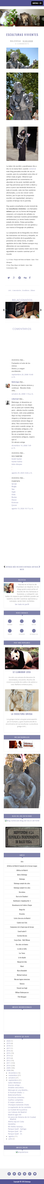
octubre (12, 1078)
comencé (32, 169)
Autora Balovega (22, 874)
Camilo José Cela (22, 922)
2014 (8, 1055)
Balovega (15, 382)
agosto (11, 1136)
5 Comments (22, 44)
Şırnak (14, 484)
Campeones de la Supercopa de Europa (22, 927)
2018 (8, 1046)
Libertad (15, 399)
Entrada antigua (31, 566)
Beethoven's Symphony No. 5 (22, 901)
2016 (8, 1051)
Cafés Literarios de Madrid (22, 918)
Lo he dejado (22, 957)
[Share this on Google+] (13, 278)
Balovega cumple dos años (22, 883)
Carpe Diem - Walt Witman (22, 940)
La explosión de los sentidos (19, 1107)
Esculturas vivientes (16, 1097)
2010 (8, 1065)
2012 (8, 1060)
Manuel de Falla (22, 962)
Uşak (14, 492)
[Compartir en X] (7, 278)
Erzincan (15, 502)
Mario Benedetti (22, 970)
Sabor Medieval (14, 1083)
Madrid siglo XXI (14, 1114)
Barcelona (22, 892)
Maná (22, 966)
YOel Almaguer (22, 997)
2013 (8, 1058)
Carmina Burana (22, 935)
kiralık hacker (17, 459)
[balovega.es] (22, 747)
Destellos (12, 1124)
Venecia (22, 983)
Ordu (14, 494)
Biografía (22, 909)
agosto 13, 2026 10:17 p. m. (22, 508)
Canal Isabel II (22, 931)
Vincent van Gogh (22, 988)
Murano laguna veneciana (22, 979)
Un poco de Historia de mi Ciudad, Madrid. (22, 1118)
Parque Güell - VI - (15, 1134)
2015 (8, 1053)
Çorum (14, 505)
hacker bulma (17, 462)
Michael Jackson (22, 975)
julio (11, 1139)
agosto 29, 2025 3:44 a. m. (22, 473)
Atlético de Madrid (22, 870)
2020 (8, 1041)
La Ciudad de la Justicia (17, 1110)
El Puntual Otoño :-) (16, 1092)
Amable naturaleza (16, 1087)
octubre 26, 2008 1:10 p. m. (22, 394)
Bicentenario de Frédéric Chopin (22, 905)
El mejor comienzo (15, 1102)
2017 (8, 1048)
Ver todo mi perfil (22, 604)
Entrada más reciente (15, 566)
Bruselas (22, 914)
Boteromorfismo (14, 1095)
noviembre (13, 1075)
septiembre (13, 1080)
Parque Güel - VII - (15, 1131)
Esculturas (26, 290)
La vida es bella (22, 949)
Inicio (22, 568)
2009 (8, 1068)
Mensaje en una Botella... (18, 1090)
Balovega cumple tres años (22, 887)
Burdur (14, 497)
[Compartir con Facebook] (29, 278)
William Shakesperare (22, 992)
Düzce (14, 500)
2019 (8, 1043)
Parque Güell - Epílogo (17, 1129)
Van (13, 489)
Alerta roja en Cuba (16, 1121)
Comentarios (16, 290)
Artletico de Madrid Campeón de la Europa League (22, 866)
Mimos (32, 290)
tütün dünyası (17, 464)
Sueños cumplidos (15, 1100)
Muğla (14, 486)
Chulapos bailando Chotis (18, 1105)
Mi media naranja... (16, 1126)
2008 (8, 1070)
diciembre (13, 1073)
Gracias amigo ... (15, 1085)
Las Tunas (22, 953)
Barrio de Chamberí (22, 896)
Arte (9, 290)
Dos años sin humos (22, 944)
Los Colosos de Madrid (17, 1112)
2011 (8, 1063)
